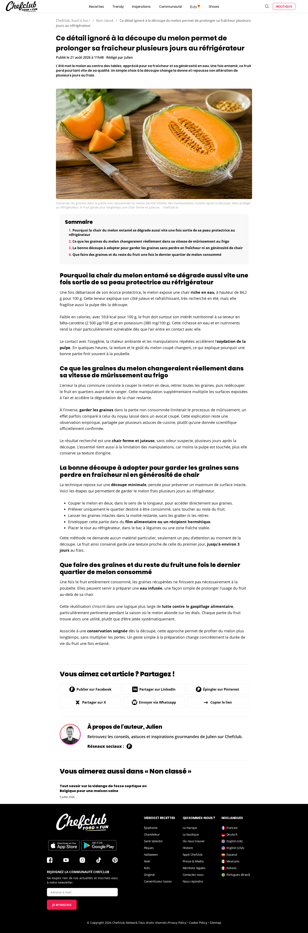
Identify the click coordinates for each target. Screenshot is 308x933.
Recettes (96, 6)
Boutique (284, 6)
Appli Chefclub (193, 855)
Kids (147, 868)
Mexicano (232, 861)
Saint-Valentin (153, 841)
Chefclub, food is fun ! (73, 20)
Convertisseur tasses (158, 881)
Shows (214, 6)
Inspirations (141, 6)
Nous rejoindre (193, 881)
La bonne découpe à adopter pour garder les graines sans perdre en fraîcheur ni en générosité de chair (157, 248)
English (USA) (235, 848)
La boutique (191, 834)
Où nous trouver (194, 841)
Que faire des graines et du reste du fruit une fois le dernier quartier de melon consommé (146, 254)
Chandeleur (152, 834)
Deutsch (232, 834)
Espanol (231, 855)
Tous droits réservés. (153, 923)
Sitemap (215, 923)
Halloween (151, 855)
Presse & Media (193, 861)
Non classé (104, 20)
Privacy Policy (177, 923)
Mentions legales (194, 868)
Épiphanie (151, 828)
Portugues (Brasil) (238, 875)
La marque (190, 828)
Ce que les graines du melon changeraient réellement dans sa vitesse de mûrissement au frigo (150, 241)
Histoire (188, 848)
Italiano (231, 868)
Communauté (170, 6)
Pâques (149, 848)
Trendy (118, 6)
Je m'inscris (62, 905)
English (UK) (234, 841)
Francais (232, 828)
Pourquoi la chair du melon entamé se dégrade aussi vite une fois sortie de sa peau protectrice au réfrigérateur (152, 232)
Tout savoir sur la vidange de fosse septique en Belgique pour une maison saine (103, 788)
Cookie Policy (198, 923)
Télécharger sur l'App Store (64, 845)
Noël (147, 861)
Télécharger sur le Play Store (98, 845)
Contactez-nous (193, 875)
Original (149, 875)
